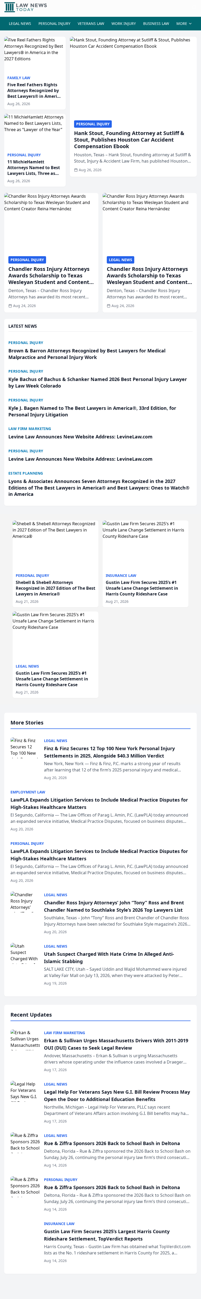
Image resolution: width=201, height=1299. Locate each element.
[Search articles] (194, 7)
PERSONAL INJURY (54, 23)
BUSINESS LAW (156, 23)
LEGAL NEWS (20, 23)
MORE (181, 23)
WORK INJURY (123, 23)
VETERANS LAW (91, 23)
